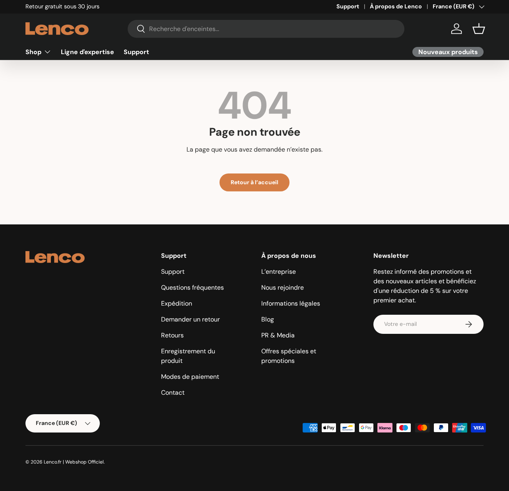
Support (347, 6)
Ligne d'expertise (87, 51)
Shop (33, 51)
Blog (267, 319)
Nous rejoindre (282, 287)
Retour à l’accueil (254, 182)
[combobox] (266, 29)
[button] (479, 28)
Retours (172, 335)
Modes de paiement (190, 376)
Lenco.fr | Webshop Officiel (74, 462)
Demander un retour (190, 319)
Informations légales (290, 303)
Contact (173, 392)
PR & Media (278, 335)
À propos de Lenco (396, 6)
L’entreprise (278, 271)
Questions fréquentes (192, 287)
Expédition (176, 303)
